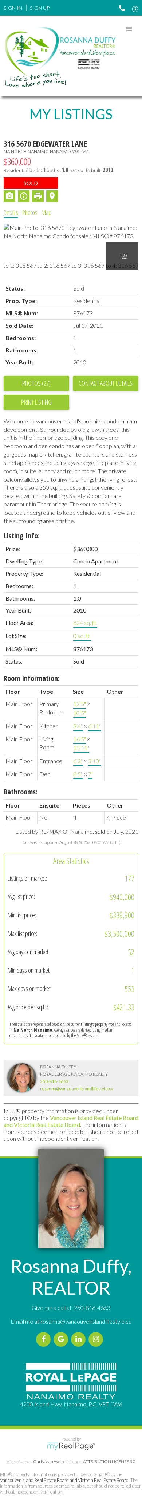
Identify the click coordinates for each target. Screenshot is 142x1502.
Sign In (13, 8)
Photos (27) (36, 383)
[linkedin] (79, 1339)
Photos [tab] (30, 212)
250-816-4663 (54, 1081)
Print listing (36, 402)
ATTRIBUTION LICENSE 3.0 (109, 1461)
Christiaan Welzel (50, 1461)
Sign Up (40, 8)
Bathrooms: (21, 792)
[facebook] (45, 1339)
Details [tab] (11, 212)
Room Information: (32, 678)
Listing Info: (22, 536)
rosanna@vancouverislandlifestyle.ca (76, 1088)
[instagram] (97, 1339)
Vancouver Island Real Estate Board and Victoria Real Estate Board (71, 1121)
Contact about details (106, 383)
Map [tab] (46, 212)
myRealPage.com (71, 1446)
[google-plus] (62, 1339)
